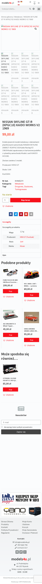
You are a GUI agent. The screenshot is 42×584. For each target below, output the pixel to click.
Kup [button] (10, 291)
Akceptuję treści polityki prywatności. (18, 427)
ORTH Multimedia (25, 582)
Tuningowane (21, 189)
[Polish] (19, 4)
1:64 (21, 242)
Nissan (22, 246)
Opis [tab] (4, 255)
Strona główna (7, 17)
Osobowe (28, 186)
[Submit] (30, 9)
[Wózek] (39, 3)
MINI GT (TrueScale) (27, 237)
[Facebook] (17, 552)
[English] (19, 1)
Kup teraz (25, 200)
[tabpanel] (21, 238)
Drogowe (19, 186)
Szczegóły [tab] (6, 222)
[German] (21, 1)
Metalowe (18, 17)
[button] (39, 9)
